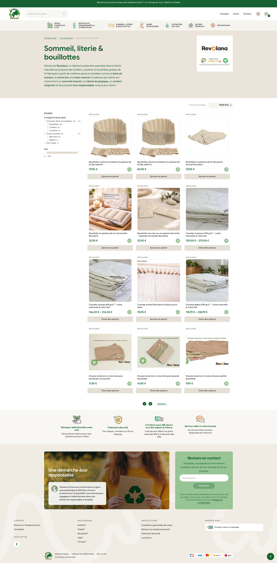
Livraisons (146, 537)
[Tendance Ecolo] (14, 14)
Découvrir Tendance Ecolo (27, 525)
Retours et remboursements (155, 529)
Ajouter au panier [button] (110, 176)
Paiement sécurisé (150, 533)
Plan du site (101, 554)
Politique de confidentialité (83, 554)
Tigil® (80, 537)
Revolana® (83, 533)
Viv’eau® (82, 541)
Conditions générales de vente (156, 525)
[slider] (45, 152)
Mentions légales (62, 554)
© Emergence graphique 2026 (65, 557)
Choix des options (207, 248)
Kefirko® (82, 525)
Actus (236, 13)
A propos (224, 13)
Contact (247, 13)
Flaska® (81, 529)
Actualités (19, 529)
